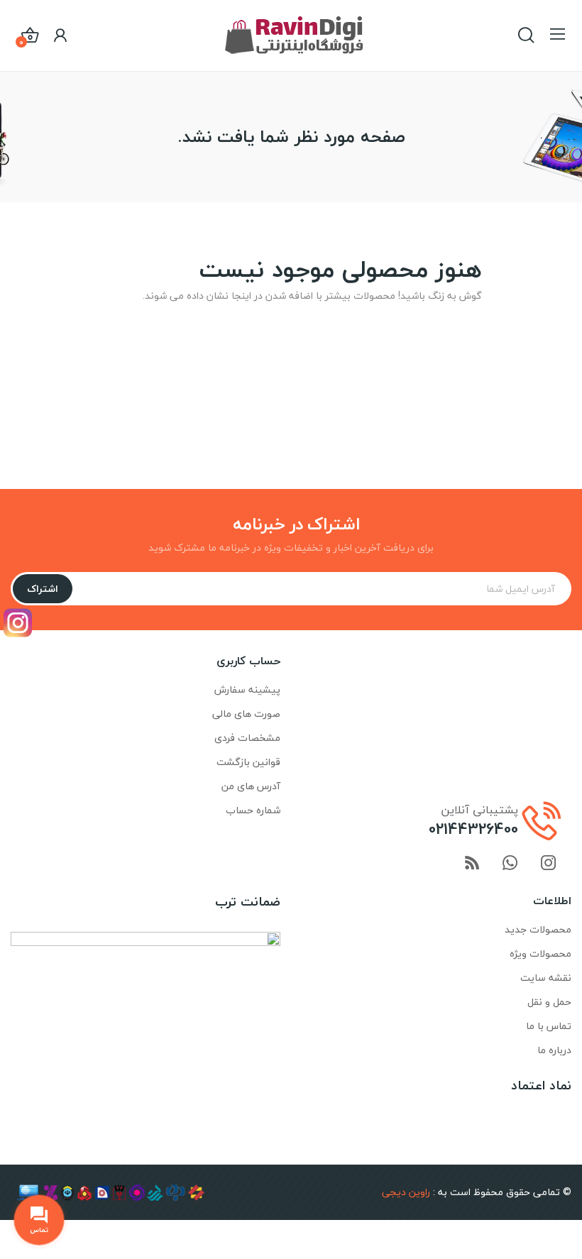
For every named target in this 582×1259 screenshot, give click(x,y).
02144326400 (473, 829)
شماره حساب (253, 810)
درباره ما (554, 1050)
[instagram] (548, 864)
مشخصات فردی (247, 737)
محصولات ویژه (540, 953)
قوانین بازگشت (248, 761)
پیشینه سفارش (247, 689)
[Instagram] (17, 622)
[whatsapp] (510, 864)
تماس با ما (548, 1025)
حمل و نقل (549, 1001)
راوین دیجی (406, 1192)
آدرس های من (250, 786)
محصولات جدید (538, 929)
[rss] (472, 864)
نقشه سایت (545, 977)
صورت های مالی (246, 713)
